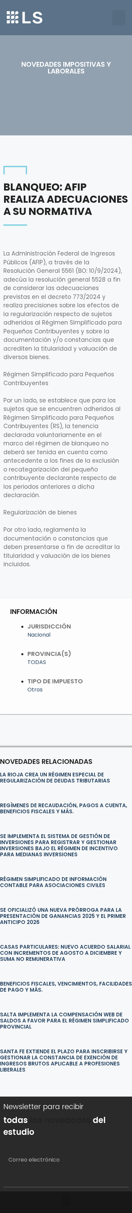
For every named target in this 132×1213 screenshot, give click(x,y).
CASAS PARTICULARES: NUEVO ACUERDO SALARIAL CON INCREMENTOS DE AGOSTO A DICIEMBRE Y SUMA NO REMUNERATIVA (65, 953)
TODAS (36, 662)
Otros (35, 689)
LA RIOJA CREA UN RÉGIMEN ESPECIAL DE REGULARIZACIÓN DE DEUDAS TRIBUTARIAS (55, 777)
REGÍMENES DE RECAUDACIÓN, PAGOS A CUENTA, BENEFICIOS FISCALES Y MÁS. (63, 808)
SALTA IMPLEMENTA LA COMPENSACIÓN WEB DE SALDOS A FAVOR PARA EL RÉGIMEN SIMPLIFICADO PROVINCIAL (64, 1020)
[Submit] (115, 1179)
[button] (118, 17)
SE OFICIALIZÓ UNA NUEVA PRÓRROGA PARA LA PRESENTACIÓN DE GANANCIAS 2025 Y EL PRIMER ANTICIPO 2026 (63, 916)
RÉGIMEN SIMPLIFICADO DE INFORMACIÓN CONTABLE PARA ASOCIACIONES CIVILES (53, 882)
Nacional (38, 635)
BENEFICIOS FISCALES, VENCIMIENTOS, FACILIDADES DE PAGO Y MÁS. (66, 986)
